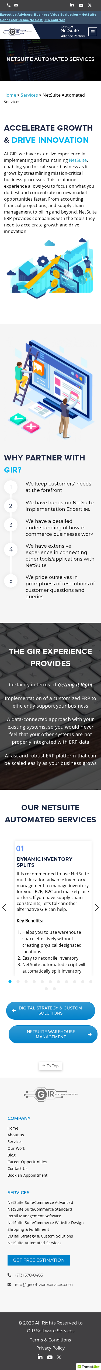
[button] (4, 908)
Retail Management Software (34, 1215)
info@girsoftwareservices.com (44, 1284)
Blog (12, 1155)
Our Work (16, 1148)
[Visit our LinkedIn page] (72, 5)
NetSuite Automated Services (34, 1242)
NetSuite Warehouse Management (51, 1034)
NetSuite (78, 160)
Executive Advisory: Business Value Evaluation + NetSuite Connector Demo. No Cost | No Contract (48, 17)
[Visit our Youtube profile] (81, 5)
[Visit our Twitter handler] (90, 5)
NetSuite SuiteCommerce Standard (40, 1209)
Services (29, 95)
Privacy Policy (50, 1348)
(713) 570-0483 (29, 1275)
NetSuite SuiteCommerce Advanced (40, 1202)
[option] (50, 906)
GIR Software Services (20, 32)
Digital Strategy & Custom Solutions (50, 1011)
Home (10, 95)
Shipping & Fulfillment (28, 1229)
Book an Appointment (27, 1175)
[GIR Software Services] (73, 31)
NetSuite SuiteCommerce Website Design (46, 1222)
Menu (92, 31)
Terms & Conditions (50, 1340)
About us (16, 1134)
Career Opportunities (27, 1161)
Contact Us (17, 1168)
